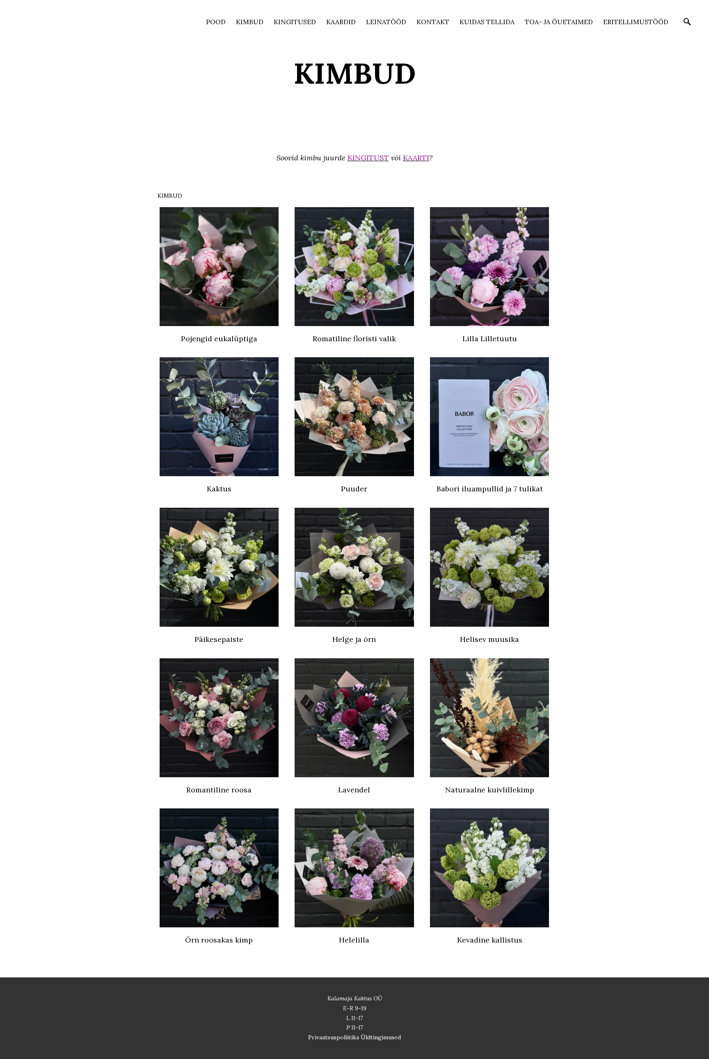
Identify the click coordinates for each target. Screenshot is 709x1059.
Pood (216, 22)
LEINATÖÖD (386, 22)
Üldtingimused (381, 1037)
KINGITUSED (295, 22)
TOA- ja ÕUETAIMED (559, 22)
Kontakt (432, 22)
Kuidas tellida (487, 22)
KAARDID (341, 22)
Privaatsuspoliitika (334, 1037)
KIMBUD (249, 22)
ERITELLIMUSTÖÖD (635, 22)
